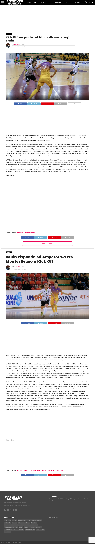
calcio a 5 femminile (23, 470)
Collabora (77, 2)
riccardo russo (29, 232)
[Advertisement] (47, 16)
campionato (8, 529)
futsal (50, 470)
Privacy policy (53, 517)
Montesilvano (58, 470)
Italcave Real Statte (11, 527)
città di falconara (24, 522)
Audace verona (9, 525)
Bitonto (33, 522)
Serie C (50, 2)
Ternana (7, 532)
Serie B (43, 2)
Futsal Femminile (37, 520)
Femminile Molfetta (32, 525)
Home (29, 2)
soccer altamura (36, 527)
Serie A (36, 2)
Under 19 (68, 2)
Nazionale (59, 2)
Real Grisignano (18, 529)
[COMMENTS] (74, 103)
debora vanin (35, 470)
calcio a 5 (8, 522)
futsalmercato (30, 529)
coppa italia (40, 529)
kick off (26, 527)
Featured (20, 232)
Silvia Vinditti (17, 44)
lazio (20, 527)
